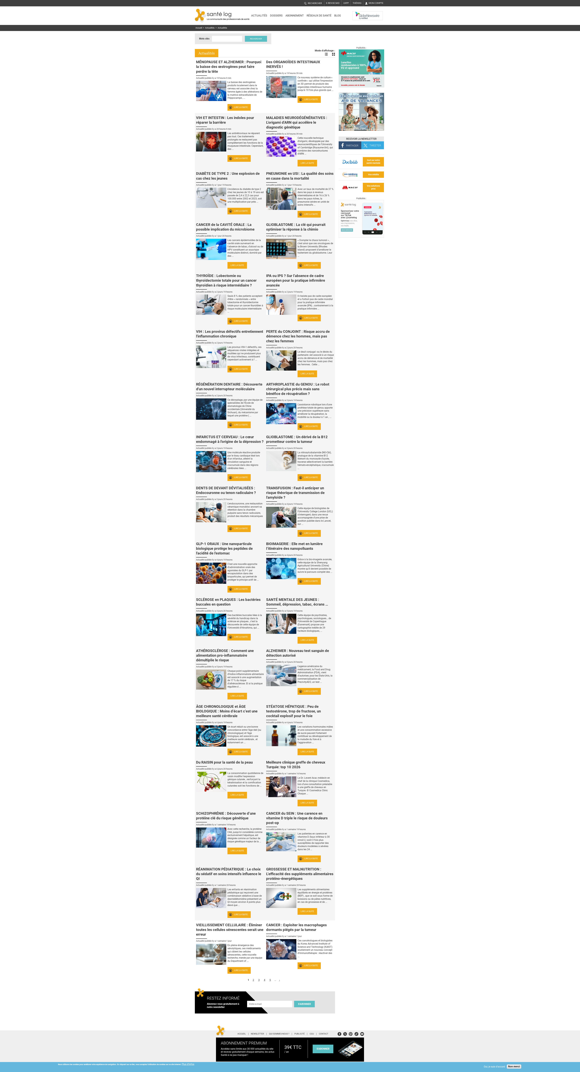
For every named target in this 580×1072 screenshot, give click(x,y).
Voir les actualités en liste (326, 54)
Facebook (339, 1033)
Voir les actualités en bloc (333, 54)
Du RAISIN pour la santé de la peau (224, 762)
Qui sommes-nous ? (279, 1034)
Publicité (299, 1034)
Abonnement (294, 15)
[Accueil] (200, 16)
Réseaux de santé (319, 15)
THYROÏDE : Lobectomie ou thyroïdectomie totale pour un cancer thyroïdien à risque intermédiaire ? (226, 280)
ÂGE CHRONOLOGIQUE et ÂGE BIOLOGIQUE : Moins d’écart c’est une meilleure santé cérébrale (227, 711)
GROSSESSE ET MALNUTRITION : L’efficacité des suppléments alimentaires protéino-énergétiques (299, 874)
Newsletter (257, 1034)
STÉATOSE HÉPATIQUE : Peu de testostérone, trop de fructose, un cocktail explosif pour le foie (293, 711)
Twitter (345, 1033)
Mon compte (376, 3)
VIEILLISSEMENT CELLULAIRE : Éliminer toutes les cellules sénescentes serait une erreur (229, 930)
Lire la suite (241, 107)
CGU (312, 1034)
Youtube (362, 1033)
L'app (346, 3)
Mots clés (204, 38)
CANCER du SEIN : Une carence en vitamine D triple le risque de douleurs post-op (297, 818)
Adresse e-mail (255, 999)
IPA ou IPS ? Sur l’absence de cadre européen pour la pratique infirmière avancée (295, 280)
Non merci (514, 1066)
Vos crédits (373, 174)
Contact (323, 1034)
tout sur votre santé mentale (373, 161)
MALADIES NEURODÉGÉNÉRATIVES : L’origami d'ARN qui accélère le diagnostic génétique (296, 122)
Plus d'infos (188, 1064)
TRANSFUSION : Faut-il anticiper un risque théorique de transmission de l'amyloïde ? (295, 493)
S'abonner (304, 1004)
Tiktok (356, 1033)
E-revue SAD (333, 3)
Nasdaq (358, 13)
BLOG (337, 15)
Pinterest (351, 1033)
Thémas (357, 3)
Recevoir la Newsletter (361, 138)
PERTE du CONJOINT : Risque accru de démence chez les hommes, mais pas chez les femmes (298, 336)
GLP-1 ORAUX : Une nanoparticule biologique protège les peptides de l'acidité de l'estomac (224, 548)
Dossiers (276, 15)
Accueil (198, 28)
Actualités (259, 15)
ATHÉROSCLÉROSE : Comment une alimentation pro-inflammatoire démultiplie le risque (225, 655)
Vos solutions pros (373, 187)
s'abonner (323, 1048)
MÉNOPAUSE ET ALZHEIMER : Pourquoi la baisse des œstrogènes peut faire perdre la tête (228, 66)
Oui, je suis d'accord (494, 1066)
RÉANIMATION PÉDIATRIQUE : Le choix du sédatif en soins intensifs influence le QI (228, 874)
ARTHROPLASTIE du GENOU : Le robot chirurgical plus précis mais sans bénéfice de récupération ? (297, 389)
